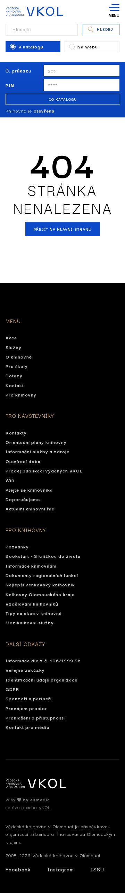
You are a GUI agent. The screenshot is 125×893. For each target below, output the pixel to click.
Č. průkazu (18, 70)
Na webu (87, 46)
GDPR (12, 688)
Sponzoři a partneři (29, 698)
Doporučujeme (23, 498)
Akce (11, 337)
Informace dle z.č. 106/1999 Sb (43, 660)
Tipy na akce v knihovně (34, 612)
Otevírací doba (23, 460)
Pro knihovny (21, 394)
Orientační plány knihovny (36, 441)
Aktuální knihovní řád (30, 508)
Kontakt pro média (27, 726)
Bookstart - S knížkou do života (43, 555)
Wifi (10, 479)
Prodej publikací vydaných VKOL (44, 470)
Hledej (105, 29)
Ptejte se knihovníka (29, 489)
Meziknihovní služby (30, 622)
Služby (14, 347)
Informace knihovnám (31, 565)
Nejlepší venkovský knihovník (40, 584)
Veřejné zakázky (25, 669)
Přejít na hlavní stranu (63, 229)
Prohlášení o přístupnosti (35, 717)
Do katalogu (63, 99)
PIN (10, 85)
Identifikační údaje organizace (41, 679)
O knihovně (19, 356)
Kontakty (16, 432)
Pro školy (17, 365)
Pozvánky (17, 546)
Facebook (18, 869)
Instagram (60, 869)
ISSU (97, 869)
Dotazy (14, 375)
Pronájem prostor (26, 708)
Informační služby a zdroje (37, 451)
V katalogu (30, 46)
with (28, 799)
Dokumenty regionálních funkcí (42, 574)
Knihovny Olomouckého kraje (40, 594)
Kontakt (15, 385)
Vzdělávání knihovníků (32, 603)
